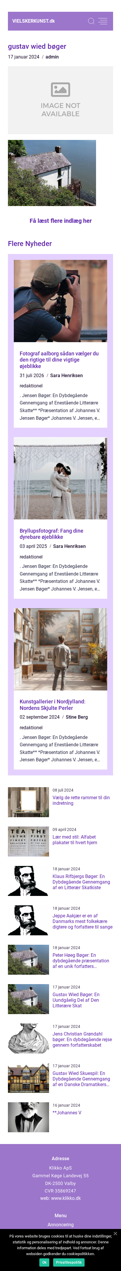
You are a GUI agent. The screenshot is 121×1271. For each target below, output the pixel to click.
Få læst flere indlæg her (61, 220)
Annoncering (61, 1224)
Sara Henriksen (66, 375)
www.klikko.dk (66, 1198)
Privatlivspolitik (69, 1262)
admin (52, 57)
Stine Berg (77, 717)
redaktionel (31, 386)
